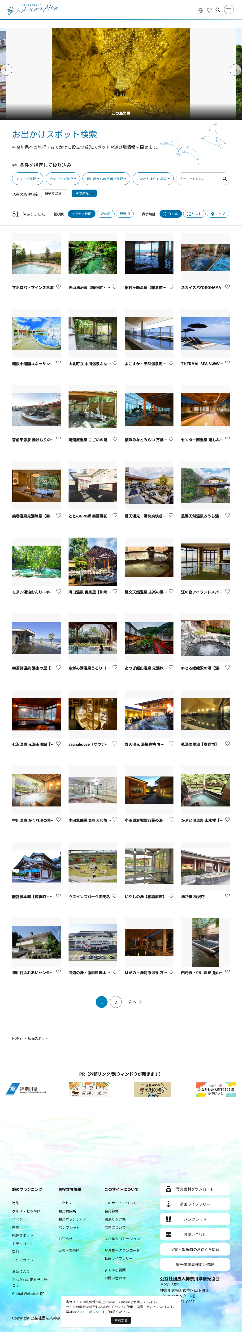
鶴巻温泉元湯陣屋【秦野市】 (36, 516)
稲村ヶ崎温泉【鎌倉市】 (146, 287)
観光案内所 (67, 1211)
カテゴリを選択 (61, 178)
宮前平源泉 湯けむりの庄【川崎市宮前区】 (48, 439)
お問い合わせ (115, 1277)
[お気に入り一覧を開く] (209, 10)
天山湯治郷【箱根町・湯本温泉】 (97, 287)
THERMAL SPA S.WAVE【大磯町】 (211, 363)
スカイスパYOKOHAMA (201, 287)
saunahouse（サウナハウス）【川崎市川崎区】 (108, 744)
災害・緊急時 (69, 1250)
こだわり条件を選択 (151, 178)
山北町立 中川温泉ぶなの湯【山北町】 (101, 363)
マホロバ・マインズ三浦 (33, 287)
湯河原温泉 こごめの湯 (88, 439)
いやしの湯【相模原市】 (145, 896)
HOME (17, 1038)
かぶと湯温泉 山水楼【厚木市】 (208, 820)
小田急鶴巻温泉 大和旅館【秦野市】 (99, 820)
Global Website (25, 1293)
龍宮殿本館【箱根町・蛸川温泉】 (40, 896)
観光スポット (22, 1235)
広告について (115, 1227)
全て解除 (82, 193)
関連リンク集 (115, 1219)
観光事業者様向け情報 (195, 1264)
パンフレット (69, 1227)
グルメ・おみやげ (26, 1211)
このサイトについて (120, 1202)
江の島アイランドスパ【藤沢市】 (209, 592)
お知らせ (65, 1238)
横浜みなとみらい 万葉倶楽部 (150, 439)
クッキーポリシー (89, 1311)
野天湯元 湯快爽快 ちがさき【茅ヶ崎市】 (160, 744)
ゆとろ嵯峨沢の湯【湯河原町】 (207, 668)
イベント (19, 1219)
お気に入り (21, 1271)
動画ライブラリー (118, 1258)
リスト (197, 213)
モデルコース (22, 1243)
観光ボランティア (72, 1219)
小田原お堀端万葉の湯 (144, 820)
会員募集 (111, 1211)
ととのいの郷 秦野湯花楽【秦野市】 (99, 516)
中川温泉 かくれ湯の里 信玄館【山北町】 (47, 820)
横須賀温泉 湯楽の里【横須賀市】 (41, 668)
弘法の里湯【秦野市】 (200, 744)
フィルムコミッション (122, 1238)
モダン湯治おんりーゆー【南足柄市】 (44, 592)
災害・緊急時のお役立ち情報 (195, 1249)
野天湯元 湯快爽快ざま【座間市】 (155, 516)
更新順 (125, 213)
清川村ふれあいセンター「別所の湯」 (44, 972)
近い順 (106, 213)
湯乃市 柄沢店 (193, 896)
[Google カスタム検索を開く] (218, 10)
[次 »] (135, 1002)
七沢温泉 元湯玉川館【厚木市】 (39, 744)
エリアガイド (22, 1259)
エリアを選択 (26, 178)
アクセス (65, 1202)
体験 (15, 1227)
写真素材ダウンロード (122, 1250)
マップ (220, 213)
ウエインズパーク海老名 (89, 896)
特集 (15, 1202)
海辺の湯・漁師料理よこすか (93, 972)
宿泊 (15, 1251)
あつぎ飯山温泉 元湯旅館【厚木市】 (155, 668)
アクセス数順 (81, 213)
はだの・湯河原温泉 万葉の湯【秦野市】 (159, 972)
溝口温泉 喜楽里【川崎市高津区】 (97, 592)
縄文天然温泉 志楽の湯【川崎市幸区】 (157, 592)
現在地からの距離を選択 (104, 178)
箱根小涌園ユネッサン (31, 363)
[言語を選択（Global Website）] (201, 10)
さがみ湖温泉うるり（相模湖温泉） (99, 668)
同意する (121, 1320)
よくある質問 (115, 1269)
